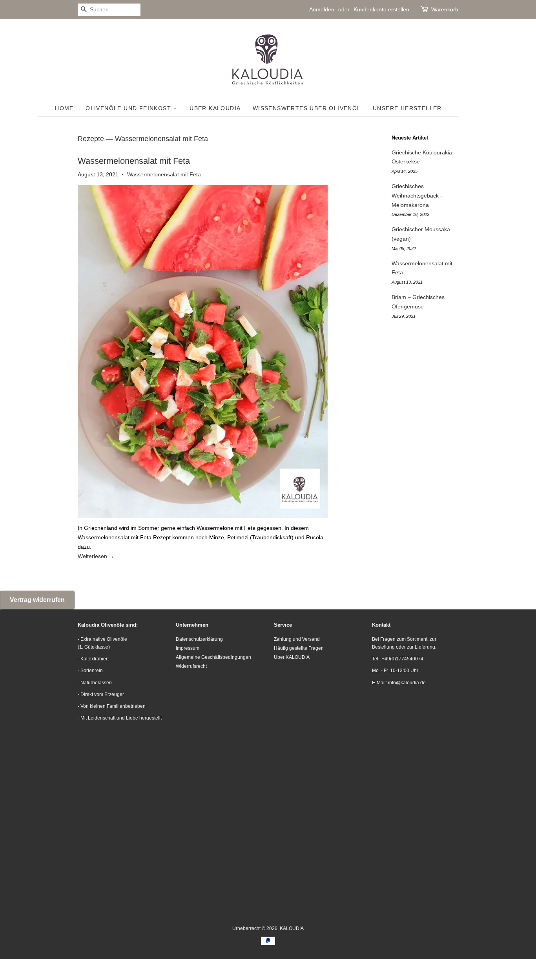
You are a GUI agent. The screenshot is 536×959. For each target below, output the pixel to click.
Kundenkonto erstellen (381, 9)
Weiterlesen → (96, 556)
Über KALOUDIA (292, 657)
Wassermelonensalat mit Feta (134, 161)
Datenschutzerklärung (199, 639)
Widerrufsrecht (191, 666)
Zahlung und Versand (297, 639)
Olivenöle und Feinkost (129, 108)
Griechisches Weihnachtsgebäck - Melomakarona (417, 195)
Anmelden (321, 9)
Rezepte (91, 139)
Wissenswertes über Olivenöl (307, 108)
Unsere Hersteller (407, 108)
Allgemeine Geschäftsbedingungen (213, 657)
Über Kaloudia (215, 108)
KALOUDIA (292, 928)
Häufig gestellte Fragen (299, 648)
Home (64, 108)
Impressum (187, 648)
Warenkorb (444, 9)
